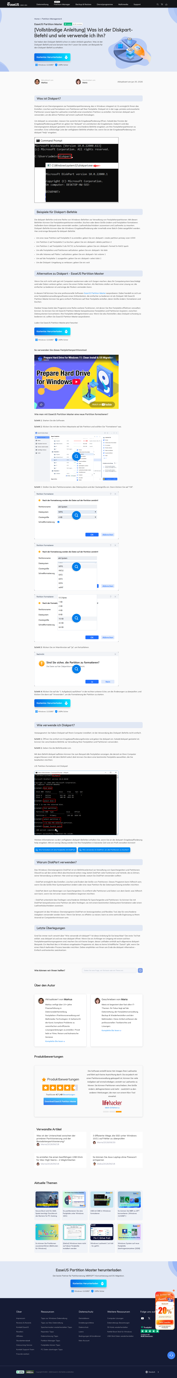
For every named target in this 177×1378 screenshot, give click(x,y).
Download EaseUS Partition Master (60, 1102)
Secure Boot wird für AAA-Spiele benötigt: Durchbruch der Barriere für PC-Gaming (46, 1213)
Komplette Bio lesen (54, 1041)
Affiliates (19, 1336)
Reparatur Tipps (47, 1332)
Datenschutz (83, 1327)
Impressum (20, 1318)
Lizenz (81, 1332)
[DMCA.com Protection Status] (30, 1372)
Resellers (19, 1332)
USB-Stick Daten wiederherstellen (120, 1336)
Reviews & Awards (23, 1323)
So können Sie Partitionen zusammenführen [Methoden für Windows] (47, 1245)
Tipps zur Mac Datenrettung (52, 1323)
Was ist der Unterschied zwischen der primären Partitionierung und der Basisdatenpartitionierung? (55, 1138)
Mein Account (84, 1340)
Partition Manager (62, 4)
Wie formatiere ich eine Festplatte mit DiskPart (55, 850)
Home (37, 19)
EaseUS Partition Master (95, 293)
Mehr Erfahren (111, 1107)
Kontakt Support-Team (25, 1349)
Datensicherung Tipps (49, 1336)
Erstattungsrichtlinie (86, 1323)
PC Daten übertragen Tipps (52, 1349)
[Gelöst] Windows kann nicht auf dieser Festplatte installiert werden (74, 1245)
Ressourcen (47, 1311)
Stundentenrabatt (23, 1340)
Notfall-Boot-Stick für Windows (119, 1332)
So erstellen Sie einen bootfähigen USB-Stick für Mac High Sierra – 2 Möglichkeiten (59, 1158)
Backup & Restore (83, 4)
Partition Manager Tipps (50, 1340)
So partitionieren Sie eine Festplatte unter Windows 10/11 (73, 1213)
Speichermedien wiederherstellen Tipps (56, 1327)
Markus (44, 82)
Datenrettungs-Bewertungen (118, 1323)
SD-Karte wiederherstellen (117, 1327)
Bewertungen (69, 1094)
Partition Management (52, 19)
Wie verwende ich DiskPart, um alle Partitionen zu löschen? (104, 850)
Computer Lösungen (115, 1318)
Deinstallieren (84, 1318)
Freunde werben (22, 1354)
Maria (84, 82)
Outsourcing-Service (24, 1345)
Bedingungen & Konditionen (90, 1336)
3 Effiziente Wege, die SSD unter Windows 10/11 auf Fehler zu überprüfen (115, 1137)
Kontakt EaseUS (22, 1327)
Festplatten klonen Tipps (50, 1345)
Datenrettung (42, 4)
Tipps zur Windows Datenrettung (54, 1318)
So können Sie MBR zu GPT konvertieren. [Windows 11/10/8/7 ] (128, 1213)
